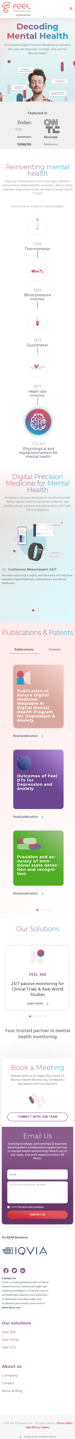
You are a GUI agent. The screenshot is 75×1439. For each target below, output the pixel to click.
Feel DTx (9, 1347)
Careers (8, 1383)
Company (10, 1375)
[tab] (24, 650)
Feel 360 (9, 1332)
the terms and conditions (31, 1207)
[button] (69, 8)
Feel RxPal (10, 1340)
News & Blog (12, 1391)
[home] (16, 9)
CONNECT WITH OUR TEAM (37, 1117)
